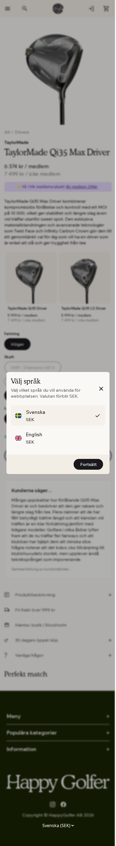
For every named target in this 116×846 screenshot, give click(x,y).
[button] (58, 415)
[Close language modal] (101, 388)
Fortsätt (88, 464)
